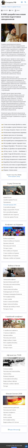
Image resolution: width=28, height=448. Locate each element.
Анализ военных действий (11, 407)
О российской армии (9, 207)
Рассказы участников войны (11, 284)
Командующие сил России (11, 292)
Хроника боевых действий (11, 282)
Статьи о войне (8, 369)
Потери (5, 386)
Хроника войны (8, 335)
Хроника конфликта (9, 412)
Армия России (7, 197)
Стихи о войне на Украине (11, 253)
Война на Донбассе (9, 238)
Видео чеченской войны (10, 304)
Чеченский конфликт (9, 279)
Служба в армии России (10, 200)
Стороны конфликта (9, 333)
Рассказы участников (9, 246)
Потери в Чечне (8, 309)
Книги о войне (7, 417)
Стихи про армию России (10, 217)
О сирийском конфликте (10, 330)
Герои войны (7, 374)
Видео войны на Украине (10, 255)
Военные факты (8, 287)
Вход (18, 176)
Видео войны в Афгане (10, 381)
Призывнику (7, 202)
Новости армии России (14, 7)
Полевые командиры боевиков (12, 294)
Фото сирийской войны (10, 343)
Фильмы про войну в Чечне (11, 306)
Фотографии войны (9, 297)
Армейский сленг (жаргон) (11, 214)
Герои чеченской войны (10, 289)
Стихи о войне (7, 299)
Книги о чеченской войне (10, 301)
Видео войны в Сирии (9, 340)
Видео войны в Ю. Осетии (11, 422)
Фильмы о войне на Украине (11, 258)
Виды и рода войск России (11, 209)
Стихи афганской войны (10, 379)
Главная (3, 7)
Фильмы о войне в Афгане (11, 384)
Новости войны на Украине (11, 241)
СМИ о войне (7, 415)
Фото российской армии (10, 212)
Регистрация (12, 176)
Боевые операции (8, 376)
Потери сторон (7, 248)
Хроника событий (8, 243)
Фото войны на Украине (10, 251)
